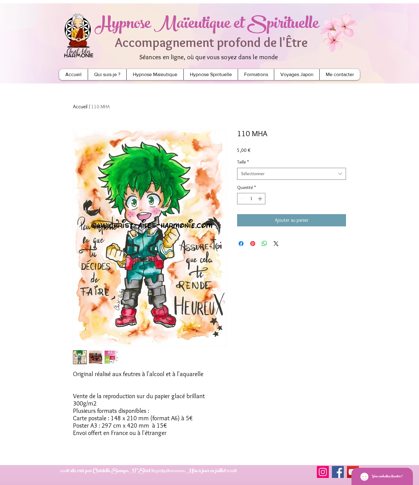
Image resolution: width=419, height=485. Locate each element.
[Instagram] (323, 472)
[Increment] (260, 198)
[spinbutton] (251, 198)
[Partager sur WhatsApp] (264, 243)
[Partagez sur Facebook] (241, 243)
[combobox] (291, 174)
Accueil (80, 107)
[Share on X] (276, 243)
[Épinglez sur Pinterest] (252, 243)
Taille (243, 162)
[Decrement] (242, 198)
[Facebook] (338, 472)
